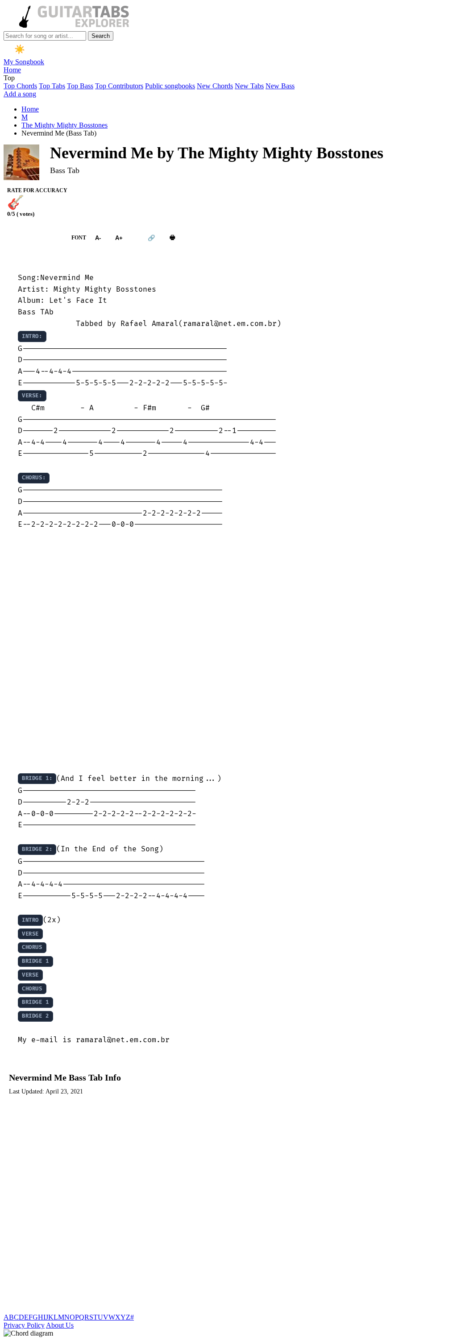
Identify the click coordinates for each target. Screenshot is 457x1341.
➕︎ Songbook (33, 238)
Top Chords (20, 86)
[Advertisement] (228, 651)
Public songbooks (170, 86)
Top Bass (80, 86)
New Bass (280, 86)
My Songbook (24, 62)
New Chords (215, 86)
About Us (60, 1325)
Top (9, 78)
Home (12, 70)
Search (100, 36)
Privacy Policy (24, 1325)
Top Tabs (52, 86)
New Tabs (249, 86)
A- (98, 238)
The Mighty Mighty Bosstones (64, 125)
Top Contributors (119, 86)
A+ (119, 238)
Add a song (20, 94)
